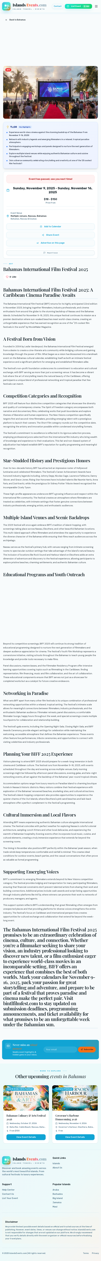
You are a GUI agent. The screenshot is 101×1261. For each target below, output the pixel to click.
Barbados (58, 1194)
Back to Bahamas (17, 20)
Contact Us (8, 1194)
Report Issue (52, 253)
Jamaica (57, 1202)
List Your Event (10, 1198)
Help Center (8, 1190)
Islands (56, 1163)
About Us (57, 1167)
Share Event (52, 235)
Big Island (58, 1198)
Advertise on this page (53, 243)
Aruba (56, 1190)
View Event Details (26, 1137)
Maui (55, 1206)
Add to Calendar (52, 226)
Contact (58, 6)
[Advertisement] (50, 44)
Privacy (95, 1253)
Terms (86, 1253)
